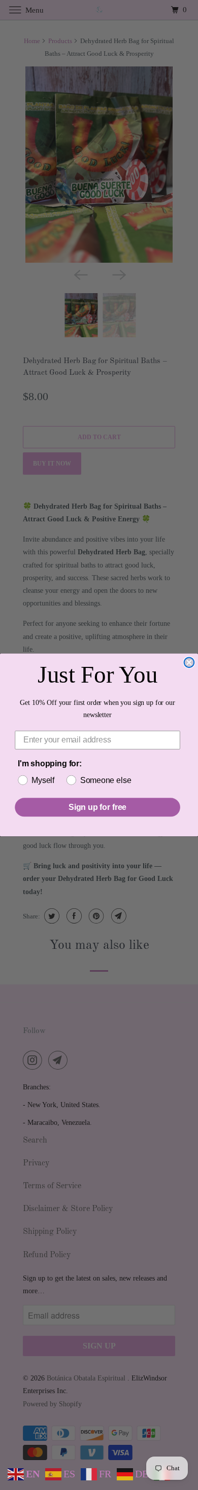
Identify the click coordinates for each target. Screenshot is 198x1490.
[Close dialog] (189, 663)
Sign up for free (97, 807)
